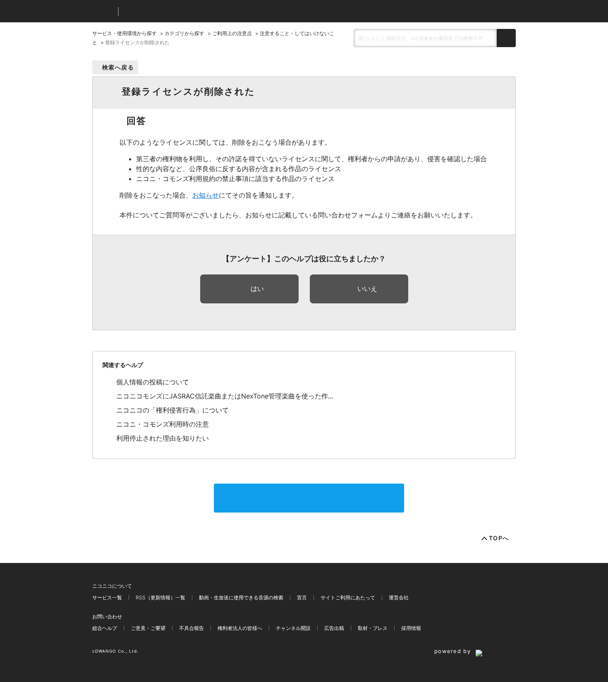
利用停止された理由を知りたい (162, 438)
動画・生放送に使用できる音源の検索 (241, 597)
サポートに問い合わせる (309, 498)
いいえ (367, 288)
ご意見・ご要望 (148, 628)
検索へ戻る (118, 67)
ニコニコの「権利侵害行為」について (172, 410)
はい (257, 288)
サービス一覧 (107, 597)
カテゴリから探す (184, 33)
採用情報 (411, 628)
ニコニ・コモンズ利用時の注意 (162, 424)
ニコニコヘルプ (168, 11)
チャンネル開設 (293, 628)
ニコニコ (103, 11)
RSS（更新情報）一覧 (160, 597)
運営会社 (399, 597)
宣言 (302, 597)
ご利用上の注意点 (232, 33)
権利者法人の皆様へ (240, 628)
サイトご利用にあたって (348, 597)
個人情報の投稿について (152, 382)
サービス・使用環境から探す (124, 33)
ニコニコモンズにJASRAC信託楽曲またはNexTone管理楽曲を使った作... (224, 396)
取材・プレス (373, 628)
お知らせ (205, 195)
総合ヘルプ (104, 628)
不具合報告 (191, 628)
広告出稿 (334, 628)
